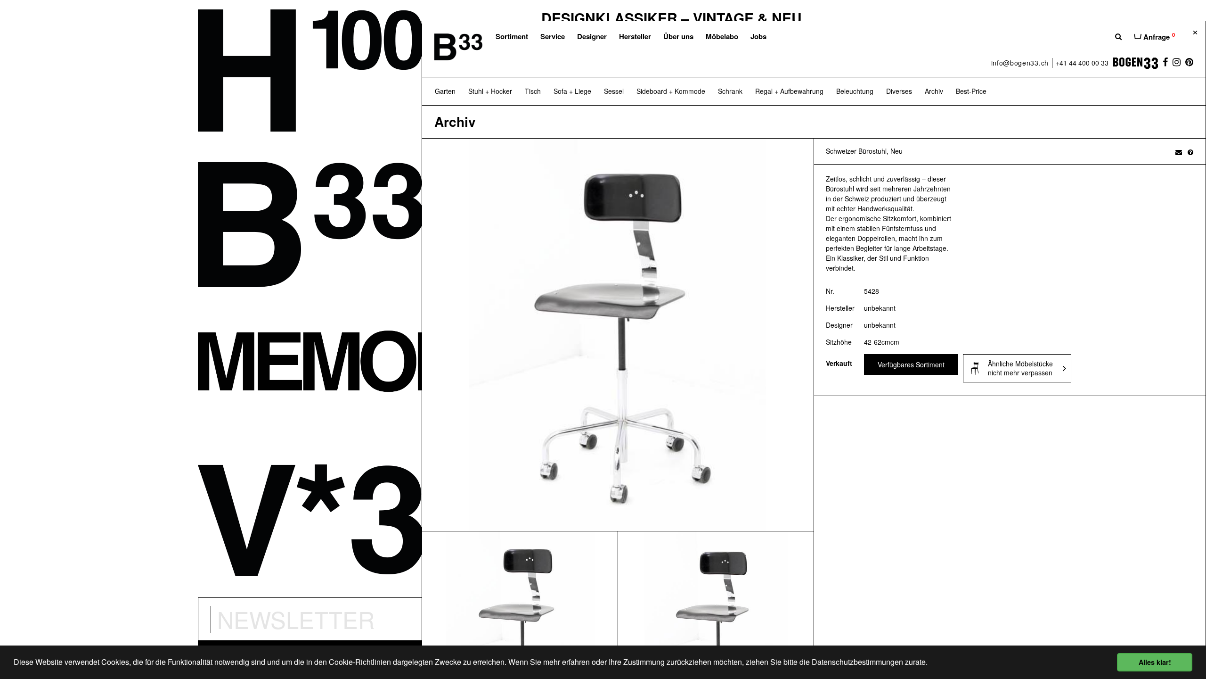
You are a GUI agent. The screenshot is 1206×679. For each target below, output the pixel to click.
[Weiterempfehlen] (1178, 152)
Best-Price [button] (971, 91)
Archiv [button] (934, 91)
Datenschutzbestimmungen (857, 661)
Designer (592, 36)
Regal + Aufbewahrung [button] (789, 91)
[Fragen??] (1190, 152)
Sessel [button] (614, 91)
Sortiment (512, 36)
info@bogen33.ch (1020, 62)
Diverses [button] (899, 91)
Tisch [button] (533, 91)
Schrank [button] (730, 91)
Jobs (758, 36)
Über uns (678, 36)
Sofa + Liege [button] (572, 91)
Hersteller (635, 36)
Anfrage (1158, 36)
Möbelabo (722, 36)
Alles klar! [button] (1155, 662)
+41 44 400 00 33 (1082, 62)
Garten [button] (445, 91)
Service (552, 36)
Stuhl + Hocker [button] (490, 91)
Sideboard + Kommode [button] (670, 91)
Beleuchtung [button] (854, 91)
